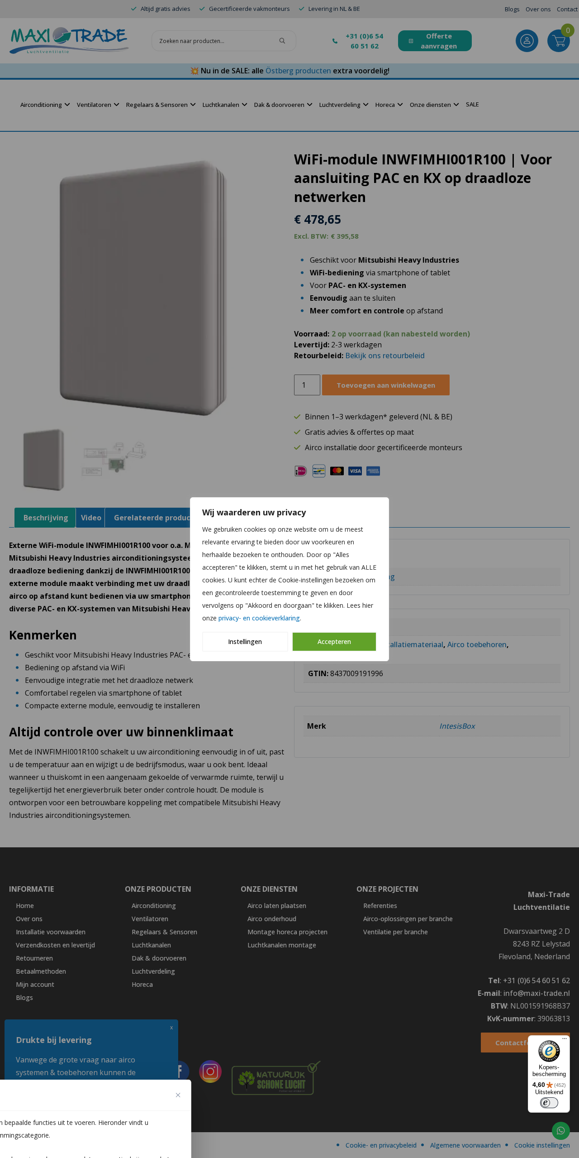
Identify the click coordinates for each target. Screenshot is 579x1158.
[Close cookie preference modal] (178, 1095)
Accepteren (334, 641)
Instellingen (245, 641)
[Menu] (564, 1040)
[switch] (549, 1102)
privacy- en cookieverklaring (259, 618)
